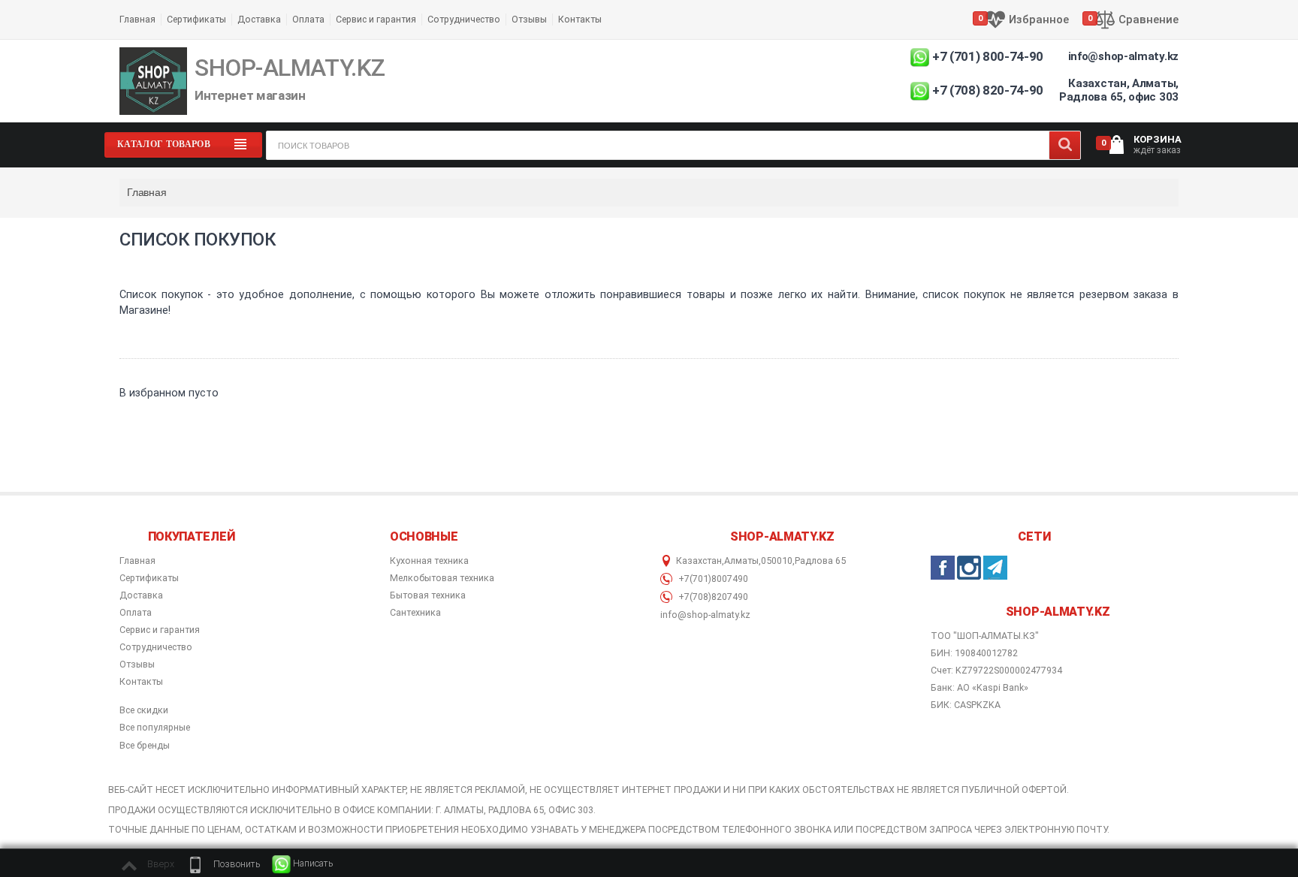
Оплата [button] (135, 612)
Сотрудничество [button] (155, 647)
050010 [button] (776, 561)
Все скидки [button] (143, 710)
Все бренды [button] (144, 745)
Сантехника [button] (415, 612)
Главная (137, 19)
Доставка (259, 19)
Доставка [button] (141, 595)
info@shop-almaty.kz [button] (705, 615)
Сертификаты (196, 19)
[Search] (1065, 145)
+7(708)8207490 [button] (712, 597)
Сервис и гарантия (376, 19)
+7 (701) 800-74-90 (987, 56)
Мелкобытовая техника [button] (442, 578)
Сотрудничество (463, 19)
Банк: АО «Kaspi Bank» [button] (979, 687)
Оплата (308, 19)
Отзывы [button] (137, 664)
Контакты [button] (141, 682)
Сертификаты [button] (149, 578)
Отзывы (529, 19)
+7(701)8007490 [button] (712, 579)
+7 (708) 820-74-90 (987, 90)
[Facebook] (943, 568)
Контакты (580, 19)
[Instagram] (969, 568)
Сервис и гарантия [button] (159, 630)
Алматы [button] (741, 561)
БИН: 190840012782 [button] (974, 653)
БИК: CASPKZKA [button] (966, 704)
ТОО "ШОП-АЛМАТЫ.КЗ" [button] (985, 636)
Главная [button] (137, 561)
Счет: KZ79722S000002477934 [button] (996, 670)
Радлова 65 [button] (820, 561)
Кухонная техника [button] (429, 561)
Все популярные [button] (154, 727)
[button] (223, 864)
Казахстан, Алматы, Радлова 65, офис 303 (1119, 90)
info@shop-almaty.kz (1123, 56)
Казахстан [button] (699, 561)
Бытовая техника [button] (428, 595)
